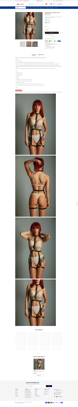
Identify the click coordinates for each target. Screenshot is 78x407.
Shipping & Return (41, 54)
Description (34, 54)
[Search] (37, 4)
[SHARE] (62, 33)
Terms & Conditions (51, 34)
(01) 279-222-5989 (59, 392)
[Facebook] (54, 397)
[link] (60, 33)
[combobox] (36, 4)
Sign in (59, 3)
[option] (28, 25)
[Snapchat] (60, 397)
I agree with (47, 34)
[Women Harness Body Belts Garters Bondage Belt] (39, 364)
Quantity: (46, 26)
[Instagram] (56, 397)
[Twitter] (62, 397)
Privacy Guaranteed (18, 90)
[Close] (77, 402)
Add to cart (52, 32)
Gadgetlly (35, 370)
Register (62, 3)
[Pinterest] (58, 397)
